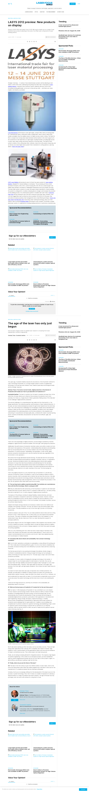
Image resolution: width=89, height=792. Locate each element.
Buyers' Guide (60, 11)
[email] (36, 41)
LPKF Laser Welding (13, 182)
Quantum (42, 11)
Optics (36, 11)
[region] (32, 298)
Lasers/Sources (29, 11)
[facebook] (27, 41)
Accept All (83, 789)
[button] (9, 4)
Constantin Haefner (20, 335)
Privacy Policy (39, 789)
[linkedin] (29, 41)
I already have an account (32, 311)
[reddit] (34, 41)
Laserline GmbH (25, 201)
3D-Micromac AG (19, 199)
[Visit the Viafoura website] (52, 301)
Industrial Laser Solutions (14, 18)
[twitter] (31, 41)
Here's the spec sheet (18, 146)
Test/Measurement (50, 11)
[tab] (11, 296)
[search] (11, 4)
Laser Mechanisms (13, 132)
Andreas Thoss (11, 335)
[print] (55, 41)
